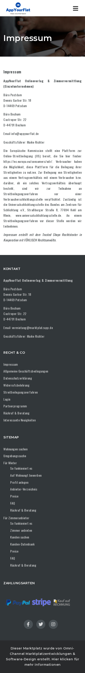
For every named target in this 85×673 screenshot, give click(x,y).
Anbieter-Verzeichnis (23, 489)
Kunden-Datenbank (22, 544)
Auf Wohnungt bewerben (26, 475)
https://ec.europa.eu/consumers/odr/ (27, 161)
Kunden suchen (19, 537)
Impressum (10, 234)
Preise (14, 496)
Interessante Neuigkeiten (19, 420)
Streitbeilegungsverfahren (20, 392)
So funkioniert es (21, 468)
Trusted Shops (51, 234)
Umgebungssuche (14, 455)
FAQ (12, 503)
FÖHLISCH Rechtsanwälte (40, 240)
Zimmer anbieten (21, 530)
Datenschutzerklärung (17, 378)
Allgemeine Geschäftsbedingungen (25, 371)
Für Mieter (10, 462)
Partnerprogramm (15, 406)
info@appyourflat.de (25, 133)
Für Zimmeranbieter (16, 517)
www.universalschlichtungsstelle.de (38, 215)
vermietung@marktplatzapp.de (32, 327)
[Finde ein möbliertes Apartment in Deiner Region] (22, 8)
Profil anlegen (19, 482)
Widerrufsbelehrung (16, 385)
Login (6, 399)
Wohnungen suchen (15, 449)
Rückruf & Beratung (16, 413)
